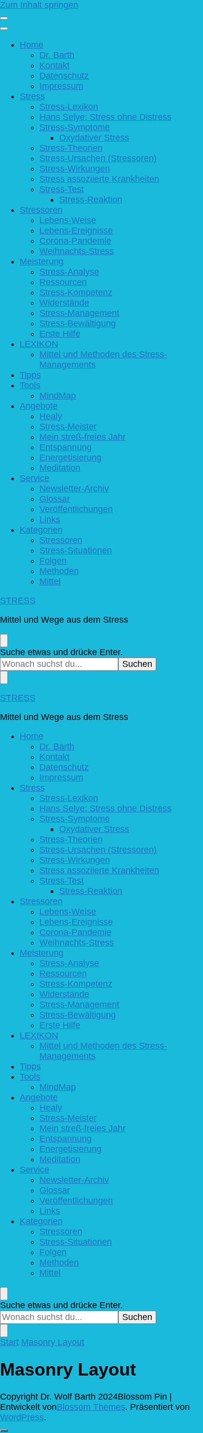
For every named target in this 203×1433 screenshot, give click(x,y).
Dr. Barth (56, 55)
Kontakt (54, 65)
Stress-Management (79, 313)
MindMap (57, 396)
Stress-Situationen (75, 550)
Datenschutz (64, 76)
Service (34, 478)
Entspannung (65, 447)
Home (31, 45)
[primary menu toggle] (4, 18)
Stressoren (41, 210)
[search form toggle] (4, 640)
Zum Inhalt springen (39, 5)
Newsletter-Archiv (74, 488)
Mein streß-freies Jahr (82, 437)
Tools (30, 385)
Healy (50, 416)
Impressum (61, 86)
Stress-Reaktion (90, 199)
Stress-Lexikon (68, 107)
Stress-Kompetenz (75, 292)
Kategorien (41, 530)
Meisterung (42, 261)
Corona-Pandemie (75, 241)
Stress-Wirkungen (74, 168)
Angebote (39, 406)
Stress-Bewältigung (77, 323)
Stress (32, 96)
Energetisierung (70, 457)
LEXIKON (39, 344)
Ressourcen (63, 282)
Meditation (59, 468)
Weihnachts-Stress (76, 251)
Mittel (50, 581)
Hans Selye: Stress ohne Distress (105, 117)
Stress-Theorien (70, 148)
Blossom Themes (91, 1407)
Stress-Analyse (69, 272)
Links (49, 519)
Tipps (30, 375)
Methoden (59, 571)
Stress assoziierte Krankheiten (99, 179)
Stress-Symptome (74, 127)
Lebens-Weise (67, 220)
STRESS (17, 600)
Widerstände (64, 303)
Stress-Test (61, 189)
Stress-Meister (68, 426)
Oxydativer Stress (94, 138)
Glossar (54, 499)
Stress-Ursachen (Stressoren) (98, 158)
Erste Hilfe (59, 334)
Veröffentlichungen (76, 509)
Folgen (53, 561)
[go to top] (4, 1430)
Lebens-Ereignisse (76, 230)
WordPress (22, 1417)
